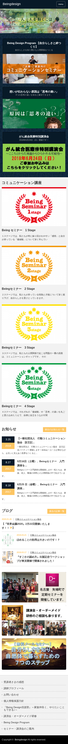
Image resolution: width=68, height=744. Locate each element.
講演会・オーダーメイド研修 (20, 716)
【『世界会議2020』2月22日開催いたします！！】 (26, 525)
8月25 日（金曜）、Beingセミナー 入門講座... (41, 486)
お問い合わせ (11, 694)
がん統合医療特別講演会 (34, 138)
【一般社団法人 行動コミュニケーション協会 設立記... (41, 440)
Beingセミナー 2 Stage (18, 288)
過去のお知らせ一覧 (54, 429)
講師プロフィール (14, 688)
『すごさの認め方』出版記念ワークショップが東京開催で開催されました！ (41, 558)
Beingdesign (21, 739)
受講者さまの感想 (14, 682)
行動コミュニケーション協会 (28, 519)
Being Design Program (17, 722)
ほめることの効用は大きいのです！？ (38, 539)
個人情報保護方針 (14, 701)
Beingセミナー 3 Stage (18, 347)
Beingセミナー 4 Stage (18, 406)
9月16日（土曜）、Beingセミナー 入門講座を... (40, 463)
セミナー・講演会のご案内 (19, 728)
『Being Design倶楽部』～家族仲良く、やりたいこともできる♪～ (34, 708)
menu (60, 4)
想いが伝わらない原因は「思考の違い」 (34, 93)
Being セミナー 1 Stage (19, 230)
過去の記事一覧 (56, 511)
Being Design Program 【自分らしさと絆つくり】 (34, 46)
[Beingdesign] (16, 4)
